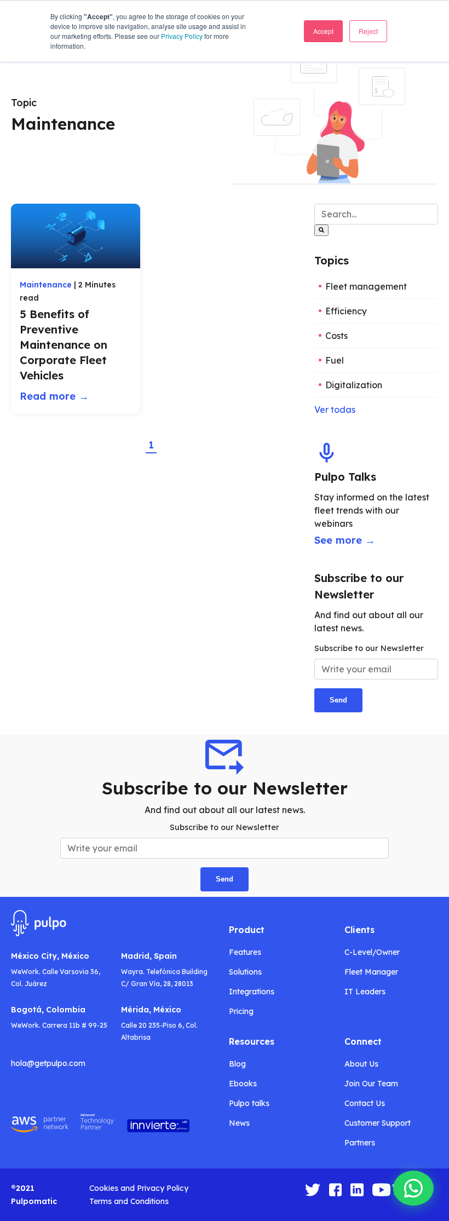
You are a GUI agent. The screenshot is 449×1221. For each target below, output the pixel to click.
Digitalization (353, 384)
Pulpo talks (249, 1103)
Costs (336, 335)
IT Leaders (364, 992)
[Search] (321, 230)
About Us (361, 1064)
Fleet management (366, 286)
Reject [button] (368, 31)
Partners (359, 1143)
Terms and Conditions (129, 1201)
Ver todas (334, 409)
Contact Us (364, 1103)
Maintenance (46, 285)
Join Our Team (371, 1083)
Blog (237, 1064)
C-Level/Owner (372, 952)
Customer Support (377, 1123)
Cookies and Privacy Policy (138, 1188)
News (239, 1123)
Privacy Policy (182, 36)
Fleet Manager (371, 972)
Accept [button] (323, 31)
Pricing (241, 1011)
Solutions (245, 972)
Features (245, 952)
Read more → (54, 396)
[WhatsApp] (413, 1188)
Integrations (251, 992)
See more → (344, 540)
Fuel (334, 360)
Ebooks (243, 1083)
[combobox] (376, 214)
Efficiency (346, 311)
